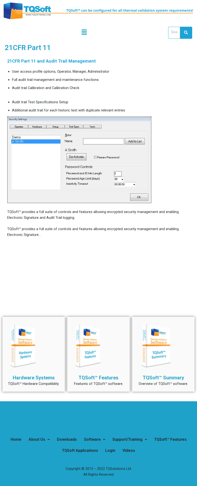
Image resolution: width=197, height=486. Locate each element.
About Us (37, 439)
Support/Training (127, 439)
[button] (84, 32)
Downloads (67, 439)
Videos (129, 450)
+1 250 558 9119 (96, 418)
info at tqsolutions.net (152, 418)
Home (16, 439)
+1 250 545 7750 (47, 418)
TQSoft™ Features (170, 439)
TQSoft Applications (80, 450)
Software (92, 439)
